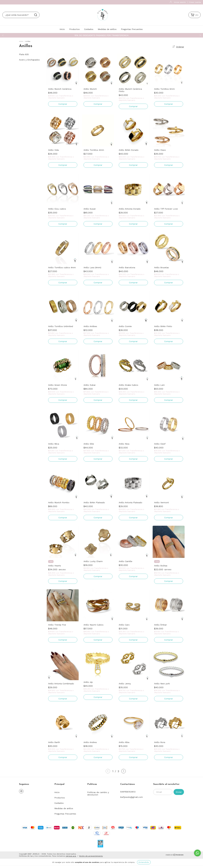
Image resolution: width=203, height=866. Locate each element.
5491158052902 (128, 791)
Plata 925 (24, 54)
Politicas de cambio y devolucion (98, 793)
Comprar (62, 104)
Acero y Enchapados (29, 60)
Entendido (144, 862)
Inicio (62, 29)
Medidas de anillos (107, 29)
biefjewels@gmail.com (131, 797)
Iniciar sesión (180, 2)
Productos (74, 29)
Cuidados (88, 29)
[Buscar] (36, 15)
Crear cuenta (195, 2)
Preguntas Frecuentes (132, 29)
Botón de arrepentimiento (91, 856)
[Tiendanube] (174, 855)
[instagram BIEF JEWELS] (21, 791)
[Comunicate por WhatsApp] (197, 853)
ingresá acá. (71, 856)
